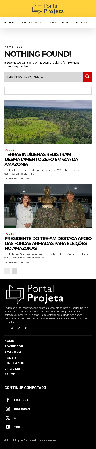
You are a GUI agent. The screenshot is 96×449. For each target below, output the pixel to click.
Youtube (20, 427)
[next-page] (14, 271)
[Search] (87, 77)
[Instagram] (12, 328)
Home (8, 46)
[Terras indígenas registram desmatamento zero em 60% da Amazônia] (48, 122)
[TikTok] (19, 328)
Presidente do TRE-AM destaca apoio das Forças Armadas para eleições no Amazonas (47, 243)
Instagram (22, 409)
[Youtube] (7, 427)
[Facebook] (5, 328)
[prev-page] (7, 271)
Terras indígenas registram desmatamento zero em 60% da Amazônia (41, 159)
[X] (25, 328)
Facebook (21, 400)
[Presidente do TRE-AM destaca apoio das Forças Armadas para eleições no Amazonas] (48, 206)
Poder (9, 150)
